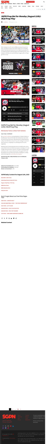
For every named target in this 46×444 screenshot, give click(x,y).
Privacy (19, 419)
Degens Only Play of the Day (7, 182)
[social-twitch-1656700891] (3, 428)
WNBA (29, 6)
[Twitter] (37, 9)
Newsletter (27, 419)
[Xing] (16, 218)
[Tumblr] (9, 218)
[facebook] (3, 426)
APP (6, 3)
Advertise (20, 416)
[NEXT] (20, 409)
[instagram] (8, 426)
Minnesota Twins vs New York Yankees (13, 131)
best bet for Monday (7, 136)
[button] (44, 2)
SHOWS (2, 3)
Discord (27, 416)
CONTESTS (26, 3)
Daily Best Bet (4, 190)
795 (18, 409)
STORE (18, 3)
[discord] (5, 428)
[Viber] (13, 218)
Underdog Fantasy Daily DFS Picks (9, 180)
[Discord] (44, 9)
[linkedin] (13, 426)
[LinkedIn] (11, 218)
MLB (3, 12)
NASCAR (24, 6)
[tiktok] (8, 428)
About (19, 415)
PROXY (14, 3)
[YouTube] (42, 9)
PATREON (10, 3)
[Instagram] (38, 9)
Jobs (19, 418)
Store (26, 418)
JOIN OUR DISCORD (30, 1)
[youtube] (10, 426)
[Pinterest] (6, 218)
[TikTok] (40, 9)
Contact (27, 415)
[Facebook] (2, 218)
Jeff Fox (6, 22)
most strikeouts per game (16, 154)
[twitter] (5, 426)
